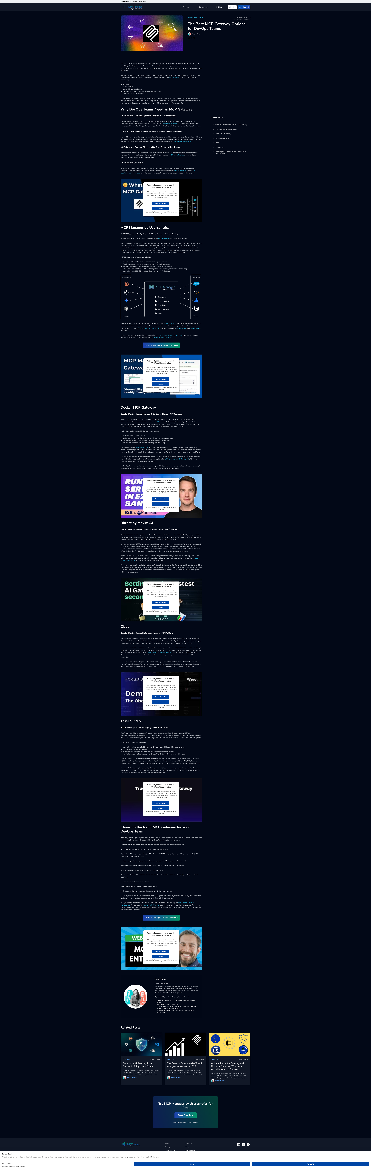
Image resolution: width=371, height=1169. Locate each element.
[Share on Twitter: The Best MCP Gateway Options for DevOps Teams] (189, 38)
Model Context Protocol (195, 17)
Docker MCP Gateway (223, 134)
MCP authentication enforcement (159, 652)
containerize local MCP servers (154, 422)
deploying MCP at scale (152, 905)
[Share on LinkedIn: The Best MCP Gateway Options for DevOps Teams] (193, 38)
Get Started (244, 7)
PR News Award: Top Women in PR (168, 1004)
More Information (160, 203)
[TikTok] (243, 1144)
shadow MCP (141, 248)
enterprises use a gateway (171, 124)
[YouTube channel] (248, 1144)
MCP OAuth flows (142, 447)
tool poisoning (181, 328)
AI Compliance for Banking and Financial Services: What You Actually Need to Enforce (227, 1066)
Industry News (171, 1059)
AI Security (126, 1059)
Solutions (186, 7)
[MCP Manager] (142, 1)
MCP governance (164, 239)
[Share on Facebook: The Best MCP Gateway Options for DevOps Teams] (191, 38)
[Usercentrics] (125, 1)
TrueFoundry (219, 147)
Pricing (219, 7)
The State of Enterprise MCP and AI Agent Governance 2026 (184, 1065)
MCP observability (180, 171)
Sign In (232, 7)
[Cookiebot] (134, 1)
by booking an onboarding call (161, 337)
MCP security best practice (182, 142)
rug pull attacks (196, 328)
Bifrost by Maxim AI (222, 138)
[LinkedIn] (239, 1144)
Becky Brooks (197, 34)
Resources (203, 7)
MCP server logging (177, 155)
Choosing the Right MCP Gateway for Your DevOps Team (230, 153)
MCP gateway (174, 77)
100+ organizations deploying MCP (177, 459)
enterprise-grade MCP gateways (171, 335)
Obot (217, 143)
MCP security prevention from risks (149, 328)
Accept (160, 208)
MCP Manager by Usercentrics (226, 129)
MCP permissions (169, 323)
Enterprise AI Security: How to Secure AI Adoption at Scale (139, 1065)
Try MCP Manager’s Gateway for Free (161, 345)
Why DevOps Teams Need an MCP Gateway (231, 125)
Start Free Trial (186, 1115)
